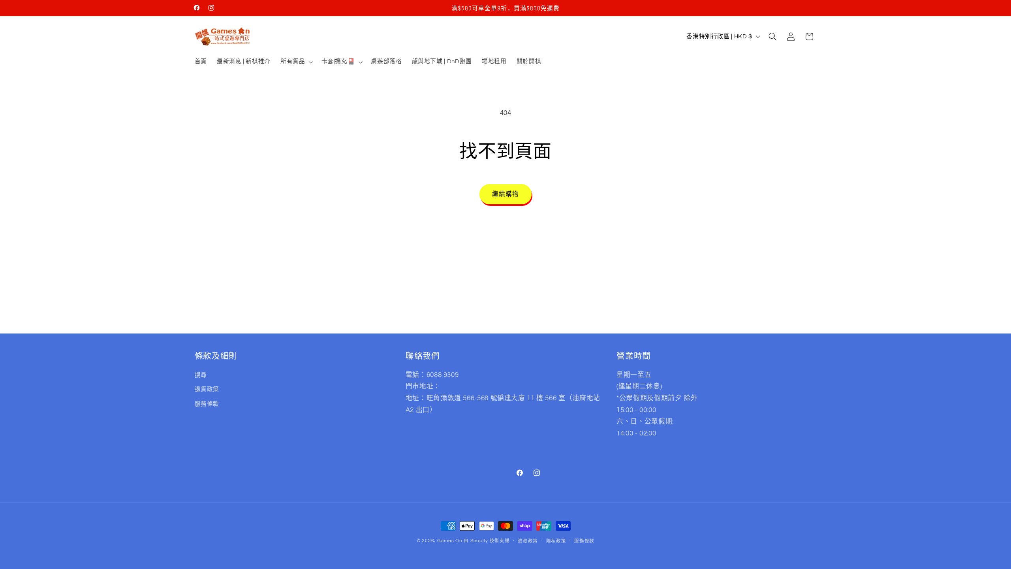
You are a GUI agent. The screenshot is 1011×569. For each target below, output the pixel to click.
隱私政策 (556, 541)
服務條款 (207, 404)
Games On (449, 541)
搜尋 (201, 375)
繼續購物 (505, 194)
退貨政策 (207, 389)
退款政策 (528, 541)
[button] (295, 62)
